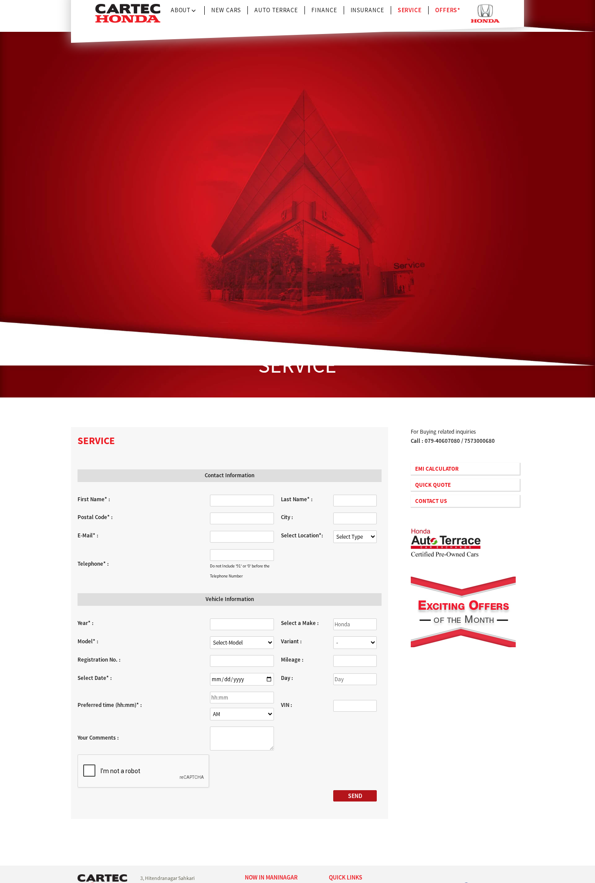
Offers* (447, 10)
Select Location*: (302, 535)
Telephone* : (93, 563)
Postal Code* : (95, 517)
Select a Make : (300, 623)
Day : (287, 678)
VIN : (286, 705)
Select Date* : (95, 678)
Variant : (291, 641)
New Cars (226, 10)
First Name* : (94, 499)
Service (410, 10)
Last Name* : (297, 499)
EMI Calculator (437, 468)
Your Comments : (98, 737)
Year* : (86, 623)
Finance (324, 10)
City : (287, 517)
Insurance (367, 10)
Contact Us (431, 501)
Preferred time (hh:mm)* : (110, 705)
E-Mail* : (88, 535)
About (181, 10)
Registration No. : (99, 659)
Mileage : (292, 659)
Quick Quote (433, 485)
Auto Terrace (276, 10)
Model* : (88, 641)
